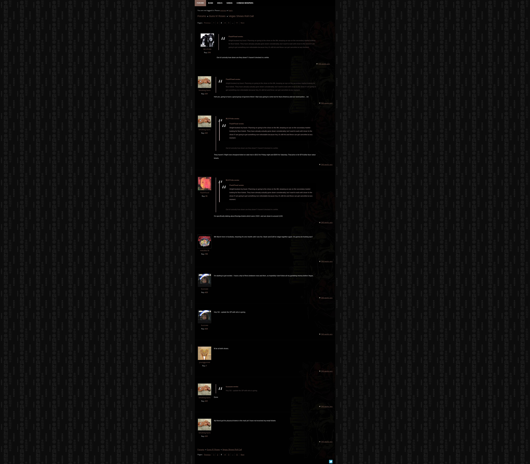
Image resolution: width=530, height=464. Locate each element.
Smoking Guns (204, 90)
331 (206, 94)
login (230, 10)
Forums (202, 16)
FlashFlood (204, 192)
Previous (207, 23)
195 (206, 254)
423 (206, 292)
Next (242, 23)
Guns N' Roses (217, 16)
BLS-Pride (207, 49)
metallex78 (204, 250)
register (223, 10)
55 (206, 196)
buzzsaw (204, 289)
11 (237, 23)
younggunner (204, 362)
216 (209, 52)
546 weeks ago (324, 64)
